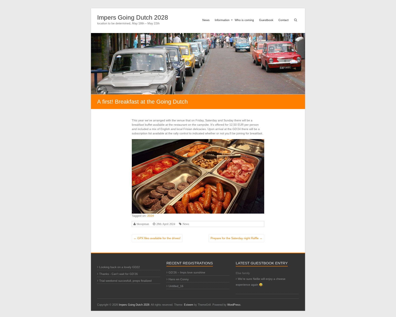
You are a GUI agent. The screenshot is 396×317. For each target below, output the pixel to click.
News (206, 20)
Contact (283, 20)
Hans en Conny (179, 279)
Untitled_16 (176, 286)
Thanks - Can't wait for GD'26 (118, 274)
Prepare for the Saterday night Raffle (236, 238)
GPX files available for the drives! (157, 238)
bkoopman (143, 223)
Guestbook (266, 20)
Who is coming (244, 20)
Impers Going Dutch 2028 (132, 17)
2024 (150, 215)
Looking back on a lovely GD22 (119, 267)
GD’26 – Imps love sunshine (187, 272)
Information (222, 20)
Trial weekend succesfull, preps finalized (125, 280)
